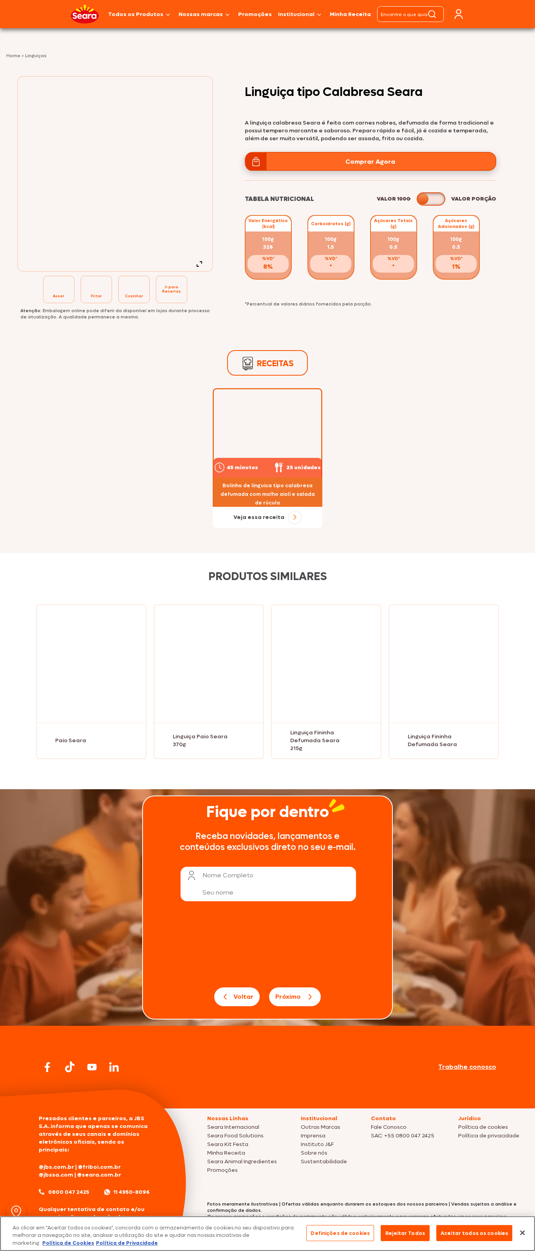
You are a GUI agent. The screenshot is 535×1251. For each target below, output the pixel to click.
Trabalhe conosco (467, 1067)
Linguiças (36, 55)
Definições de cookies (340, 1232)
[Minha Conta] (458, 14)
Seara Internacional (233, 1127)
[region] (267, 1233)
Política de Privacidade (127, 1243)
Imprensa (313, 1135)
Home (14, 55)
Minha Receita (350, 14)
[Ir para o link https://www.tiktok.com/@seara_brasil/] (69, 1066)
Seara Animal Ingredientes (242, 1161)
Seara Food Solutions (235, 1135)
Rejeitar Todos (405, 1232)
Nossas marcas (201, 14)
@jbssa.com (56, 1175)
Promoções (255, 14)
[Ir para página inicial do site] (267, 1093)
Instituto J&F (317, 1144)
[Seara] (85, 14)
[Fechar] (522, 1232)
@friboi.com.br (99, 1167)
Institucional (296, 14)
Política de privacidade (488, 1135)
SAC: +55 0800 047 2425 (402, 1135)
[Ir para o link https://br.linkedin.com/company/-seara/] (114, 1067)
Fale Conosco (389, 1127)
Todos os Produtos (135, 14)
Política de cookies (483, 1127)
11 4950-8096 (132, 1192)
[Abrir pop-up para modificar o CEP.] (16, 1212)
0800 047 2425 (68, 1192)
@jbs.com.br (56, 1167)
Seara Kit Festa (227, 1144)
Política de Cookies (68, 1243)
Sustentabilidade (324, 1161)
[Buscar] (432, 14)
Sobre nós (314, 1153)
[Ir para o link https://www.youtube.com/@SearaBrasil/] (92, 1067)
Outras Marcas (320, 1127)
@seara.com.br (99, 1175)
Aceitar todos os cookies (474, 1232)
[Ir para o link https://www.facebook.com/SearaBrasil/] (47, 1067)
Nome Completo (227, 875)
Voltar (243, 996)
